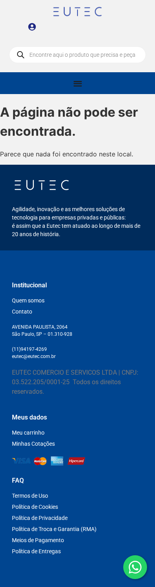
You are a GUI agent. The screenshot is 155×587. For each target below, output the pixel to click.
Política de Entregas (36, 551)
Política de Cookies (35, 507)
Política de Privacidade (40, 518)
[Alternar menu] (77, 83)
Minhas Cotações (33, 444)
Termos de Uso (30, 496)
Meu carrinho (28, 432)
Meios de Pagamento (38, 540)
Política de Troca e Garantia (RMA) (54, 529)
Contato (22, 311)
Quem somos (28, 300)
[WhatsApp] (135, 567)
